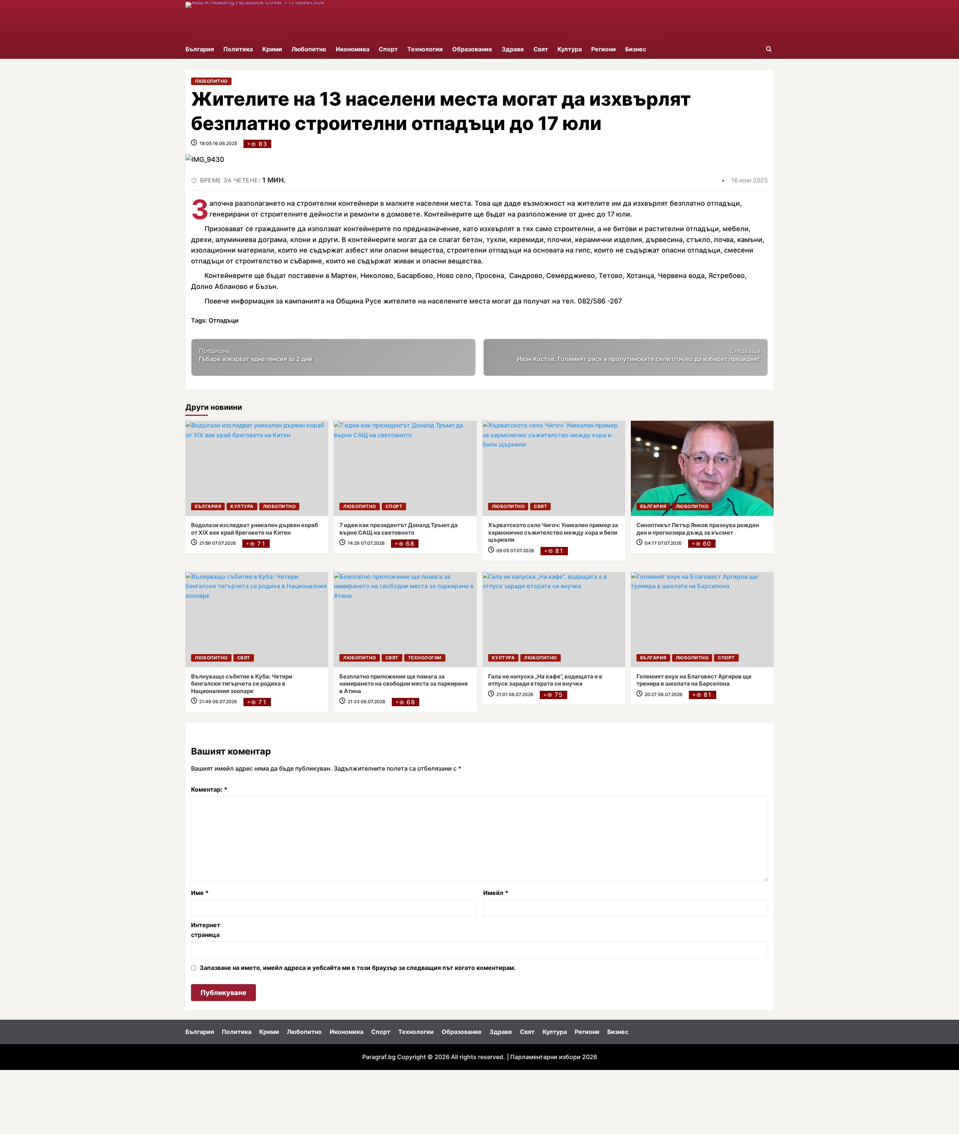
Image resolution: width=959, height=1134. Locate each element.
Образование (472, 49)
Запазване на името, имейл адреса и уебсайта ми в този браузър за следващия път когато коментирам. (358, 967)
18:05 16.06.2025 (218, 143)
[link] (256, 468)
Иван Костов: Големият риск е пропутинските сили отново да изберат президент (638, 355)
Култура (569, 49)
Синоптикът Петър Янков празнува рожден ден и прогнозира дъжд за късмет (697, 528)
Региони (603, 49)
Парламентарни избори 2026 (553, 1057)
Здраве (513, 49)
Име (200, 892)
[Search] (769, 49)
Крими (272, 49)
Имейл (495, 892)
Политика (238, 49)
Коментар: (209, 789)
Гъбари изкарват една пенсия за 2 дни (255, 355)
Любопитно (308, 49)
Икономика (352, 49)
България (199, 49)
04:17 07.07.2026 (663, 543)
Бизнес (635, 49)
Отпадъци (224, 320)
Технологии (425, 49)
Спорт (388, 49)
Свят (540, 49)
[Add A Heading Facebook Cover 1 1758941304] (283, 20)
